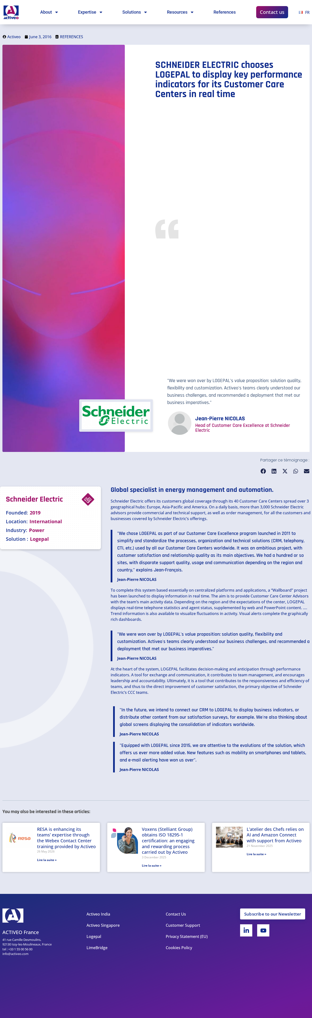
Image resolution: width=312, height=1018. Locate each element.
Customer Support (183, 925)
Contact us (272, 12)
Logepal (94, 936)
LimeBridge (97, 947)
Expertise (87, 12)
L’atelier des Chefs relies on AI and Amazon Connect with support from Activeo (275, 835)
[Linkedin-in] (246, 930)
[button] (263, 471)
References (225, 12)
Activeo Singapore (103, 925)
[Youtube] (263, 930)
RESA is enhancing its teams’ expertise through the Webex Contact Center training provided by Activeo (66, 837)
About (46, 12)
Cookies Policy (179, 947)
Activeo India (98, 914)
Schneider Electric (127, 501)
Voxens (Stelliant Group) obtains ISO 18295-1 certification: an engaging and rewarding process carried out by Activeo (168, 840)
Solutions (131, 12)
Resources (177, 12)
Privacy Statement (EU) (187, 936)
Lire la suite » (47, 860)
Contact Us (176, 914)
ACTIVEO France (20, 932)
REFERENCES (71, 36)
